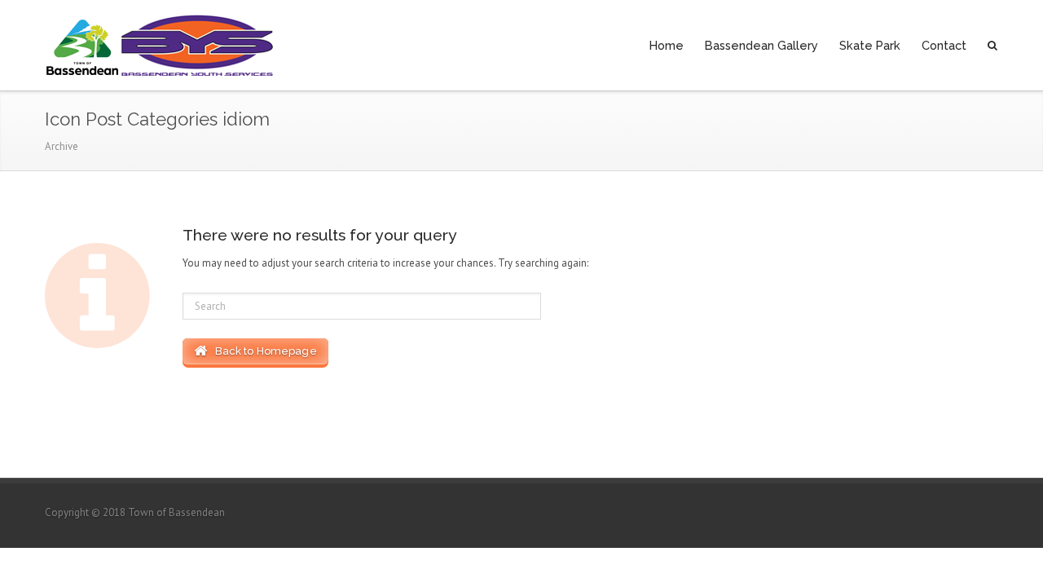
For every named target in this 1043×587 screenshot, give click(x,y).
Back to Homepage (262, 351)
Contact (944, 45)
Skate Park (869, 45)
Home (666, 45)
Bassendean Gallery (761, 45)
